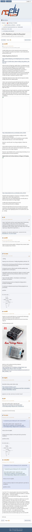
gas (4, 398)
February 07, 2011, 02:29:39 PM (8, 417)
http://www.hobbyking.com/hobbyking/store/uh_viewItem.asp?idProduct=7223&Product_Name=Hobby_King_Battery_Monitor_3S (15, 60)
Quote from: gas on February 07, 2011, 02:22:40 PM (14, 420)
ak (4, 217)
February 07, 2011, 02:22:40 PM (8, 400)
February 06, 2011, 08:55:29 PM (8, 380)
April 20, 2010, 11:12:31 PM (7, 255)
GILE (8, 29)
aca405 (5, 44)
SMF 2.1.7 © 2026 (12, 530)
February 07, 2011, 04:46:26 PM (8, 462)
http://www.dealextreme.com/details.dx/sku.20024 (14, 193)
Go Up (2, 520)
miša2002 (6, 460)
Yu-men (5, 253)
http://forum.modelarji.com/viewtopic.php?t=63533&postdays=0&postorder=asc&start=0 (13, 405)
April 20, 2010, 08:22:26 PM (7, 240)
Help (10, 529)
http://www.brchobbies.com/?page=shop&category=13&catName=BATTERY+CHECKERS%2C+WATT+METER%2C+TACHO (16, 388)
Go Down (3, 40)
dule (11, 29)
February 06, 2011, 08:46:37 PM (8, 313)
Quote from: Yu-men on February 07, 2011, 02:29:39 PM (15, 465)
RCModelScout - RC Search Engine (9, 233)
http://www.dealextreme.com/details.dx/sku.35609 (14, 132)
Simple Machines (19, 530)
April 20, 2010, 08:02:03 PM (8, 46)
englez (5, 378)
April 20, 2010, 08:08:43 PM (7, 219)
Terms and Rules (15, 529)
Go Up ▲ (21, 529)
